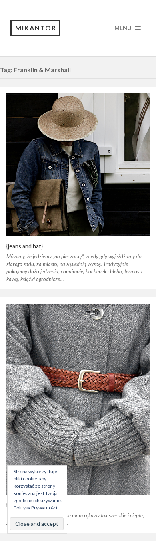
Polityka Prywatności (35, 508)
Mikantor (35, 28)
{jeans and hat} (24, 246)
